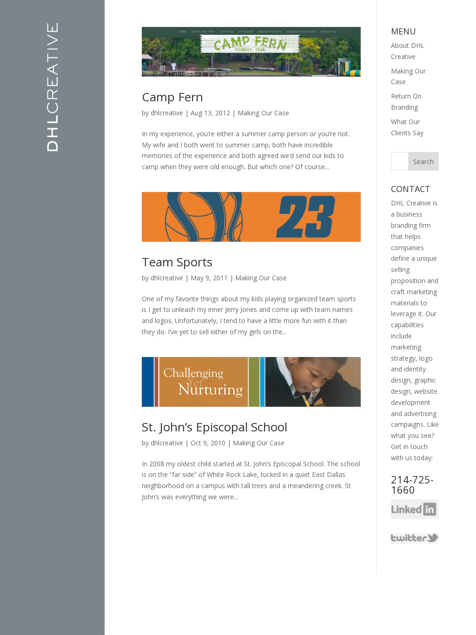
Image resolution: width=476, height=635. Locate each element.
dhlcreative (167, 112)
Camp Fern (172, 96)
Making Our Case (263, 112)
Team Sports (177, 261)
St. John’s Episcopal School (214, 426)
